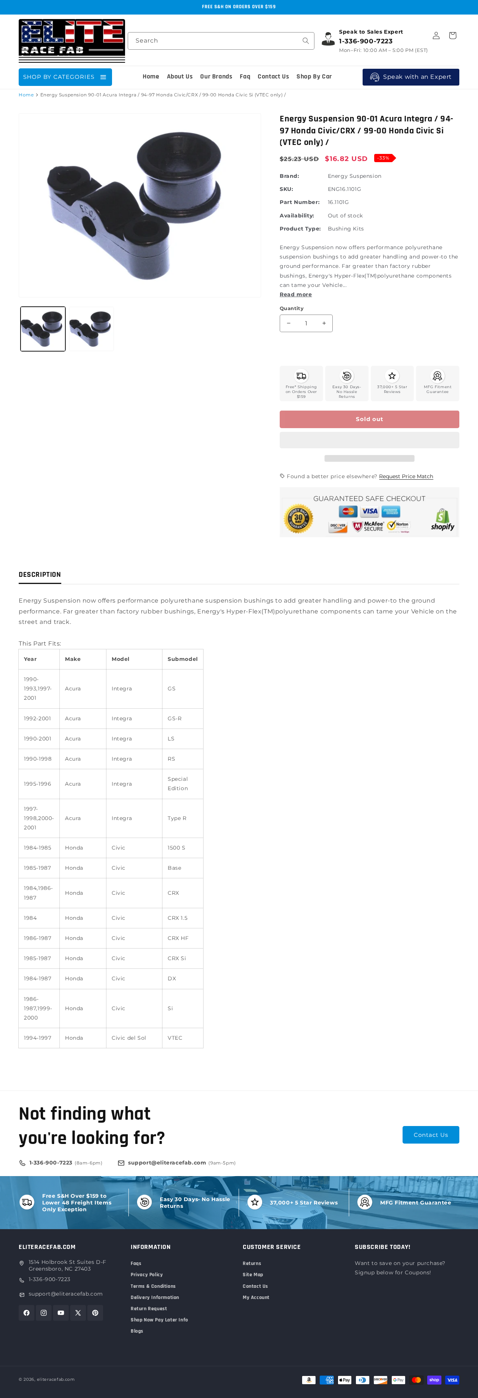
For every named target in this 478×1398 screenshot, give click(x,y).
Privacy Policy (147, 1274)
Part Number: (300, 202)
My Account (256, 1297)
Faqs (136, 1263)
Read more (296, 294)
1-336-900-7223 (50, 1279)
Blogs (137, 1331)
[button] (369, 440)
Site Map (253, 1274)
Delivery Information (155, 1297)
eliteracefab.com (56, 1379)
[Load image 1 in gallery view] (43, 329)
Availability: (297, 215)
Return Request (149, 1308)
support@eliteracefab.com (66, 1293)
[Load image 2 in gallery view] (91, 329)
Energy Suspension (355, 176)
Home (26, 95)
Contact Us (431, 1134)
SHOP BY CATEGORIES (58, 76)
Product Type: (300, 228)
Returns (252, 1263)
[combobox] (221, 41)
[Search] (306, 41)
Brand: (289, 176)
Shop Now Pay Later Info (159, 1320)
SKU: (286, 189)
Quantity (292, 308)
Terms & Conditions (153, 1286)
